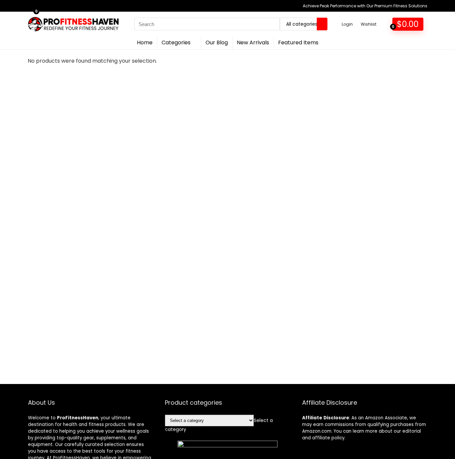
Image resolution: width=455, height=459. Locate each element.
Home (145, 42)
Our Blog (217, 42)
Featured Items (298, 42)
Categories (176, 42)
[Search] (322, 24)
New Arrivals (253, 42)
